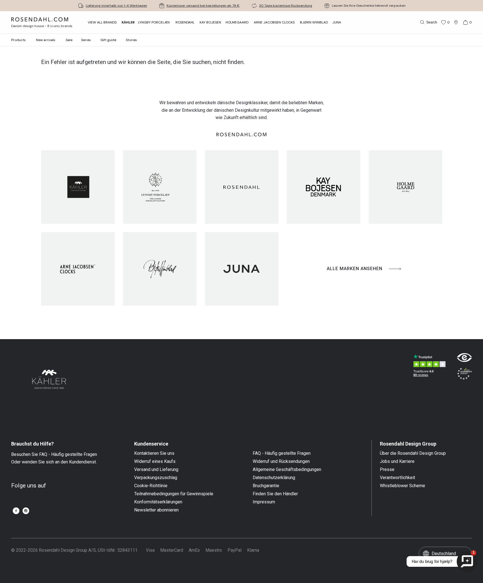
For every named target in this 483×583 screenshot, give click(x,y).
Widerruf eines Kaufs (155, 461)
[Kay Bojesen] (323, 187)
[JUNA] (241, 269)
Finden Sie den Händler (275, 493)
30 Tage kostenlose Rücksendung (285, 5)
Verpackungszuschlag (155, 477)
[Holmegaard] (405, 187)
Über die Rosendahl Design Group (413, 453)
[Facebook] (16, 511)
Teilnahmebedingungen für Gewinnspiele (173, 493)
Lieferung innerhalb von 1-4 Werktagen (116, 5)
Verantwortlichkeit (397, 477)
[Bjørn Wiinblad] (159, 269)
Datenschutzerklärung (274, 477)
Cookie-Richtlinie (150, 485)
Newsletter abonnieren (156, 510)
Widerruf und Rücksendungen (281, 461)
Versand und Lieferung (156, 469)
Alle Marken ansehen (354, 268)
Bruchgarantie (266, 485)
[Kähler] (78, 187)
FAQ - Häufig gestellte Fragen (282, 453)
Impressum (264, 502)
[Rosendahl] (241, 187)
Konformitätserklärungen (158, 502)
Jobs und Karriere (397, 461)
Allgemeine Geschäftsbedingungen (287, 469)
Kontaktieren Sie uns (154, 453)
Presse (387, 469)
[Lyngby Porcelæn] (159, 187)
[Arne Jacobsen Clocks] (78, 269)
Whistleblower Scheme (402, 485)
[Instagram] (26, 511)
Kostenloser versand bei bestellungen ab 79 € (203, 5)
